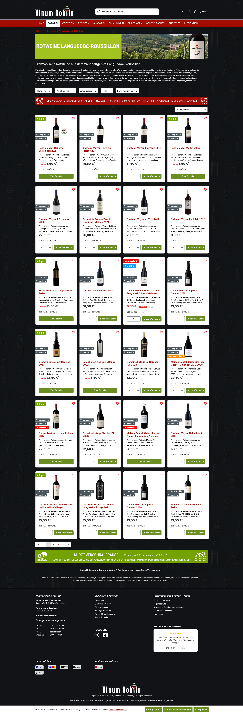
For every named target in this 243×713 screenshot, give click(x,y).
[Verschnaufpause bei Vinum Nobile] (121, 556)
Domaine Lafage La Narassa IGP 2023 (142, 363)
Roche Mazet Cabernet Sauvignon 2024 (51, 149)
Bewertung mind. (125, 91)
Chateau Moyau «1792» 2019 (143, 219)
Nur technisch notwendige (177, 709)
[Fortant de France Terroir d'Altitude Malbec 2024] (100, 202)
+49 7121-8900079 (43, 611)
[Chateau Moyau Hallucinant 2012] (188, 416)
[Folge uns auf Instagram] (98, 635)
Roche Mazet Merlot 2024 (185, 148)
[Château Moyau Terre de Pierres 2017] (100, 130)
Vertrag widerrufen (103, 610)
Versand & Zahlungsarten (105, 614)
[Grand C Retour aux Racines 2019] (56, 344)
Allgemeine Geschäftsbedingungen (169, 607)
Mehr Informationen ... (118, 709)
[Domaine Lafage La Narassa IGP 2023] (144, 344)
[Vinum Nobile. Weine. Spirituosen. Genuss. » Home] (54, 11)
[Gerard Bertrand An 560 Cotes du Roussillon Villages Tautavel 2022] (56, 487)
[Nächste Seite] (63, 544)
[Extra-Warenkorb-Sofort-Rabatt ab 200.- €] (121, 101)
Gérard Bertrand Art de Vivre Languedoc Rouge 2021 (99, 506)
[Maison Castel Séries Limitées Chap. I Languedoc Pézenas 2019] (144, 416)
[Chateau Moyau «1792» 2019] (144, 202)
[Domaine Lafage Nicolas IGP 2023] (100, 416)
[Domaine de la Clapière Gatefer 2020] (144, 487)
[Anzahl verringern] (85, 176)
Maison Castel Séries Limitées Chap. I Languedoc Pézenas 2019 (143, 434)
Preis (105, 91)
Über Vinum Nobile (162, 600)
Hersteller (42, 91)
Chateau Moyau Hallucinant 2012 (186, 434)
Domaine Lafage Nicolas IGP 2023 (99, 434)
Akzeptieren (201, 709)
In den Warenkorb (108, 176)
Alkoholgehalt (64, 91)
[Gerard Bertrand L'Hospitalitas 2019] (56, 416)
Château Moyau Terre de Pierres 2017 (97, 149)
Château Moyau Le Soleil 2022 (188, 219)
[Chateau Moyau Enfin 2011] (100, 273)
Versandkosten (115, 700)
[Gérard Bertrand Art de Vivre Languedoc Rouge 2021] (100, 487)
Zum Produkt (56, 176)
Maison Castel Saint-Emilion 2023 (186, 506)
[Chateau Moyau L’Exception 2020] (56, 202)
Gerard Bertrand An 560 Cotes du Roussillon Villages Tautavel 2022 (56, 506)
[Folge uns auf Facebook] (104, 635)
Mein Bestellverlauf (103, 604)
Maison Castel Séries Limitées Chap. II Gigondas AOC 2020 (188, 363)
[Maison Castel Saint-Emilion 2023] (188, 487)
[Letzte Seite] (68, 544)
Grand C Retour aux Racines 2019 (54, 363)
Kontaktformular (101, 617)
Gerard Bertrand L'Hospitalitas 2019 (56, 434)
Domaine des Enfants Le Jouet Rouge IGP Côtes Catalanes (144, 292)
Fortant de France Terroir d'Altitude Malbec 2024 (97, 220)
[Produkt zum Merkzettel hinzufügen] (73, 118)
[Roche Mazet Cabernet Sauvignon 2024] (56, 130)
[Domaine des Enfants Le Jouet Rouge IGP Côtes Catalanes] (144, 273)
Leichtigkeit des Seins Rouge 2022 (99, 363)
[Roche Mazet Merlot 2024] (188, 130)
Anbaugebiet (86, 91)
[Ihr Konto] (190, 11)
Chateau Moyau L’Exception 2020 (54, 220)
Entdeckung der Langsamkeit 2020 (55, 292)
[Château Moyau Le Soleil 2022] (188, 202)
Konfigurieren (153, 709)
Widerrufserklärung (103, 607)
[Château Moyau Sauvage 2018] (144, 130)
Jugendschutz (160, 604)
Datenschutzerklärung (163, 610)
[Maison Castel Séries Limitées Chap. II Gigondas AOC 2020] (188, 344)
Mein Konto (99, 600)
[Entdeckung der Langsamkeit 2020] (56, 273)
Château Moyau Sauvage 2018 (144, 148)
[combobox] (127, 11)
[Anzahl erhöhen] (94, 176)
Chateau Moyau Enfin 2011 (98, 290)
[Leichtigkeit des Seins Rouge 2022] (100, 344)
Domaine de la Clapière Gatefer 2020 (140, 506)
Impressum (158, 614)
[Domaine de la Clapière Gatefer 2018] (188, 273)
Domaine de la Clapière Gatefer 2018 (184, 292)
